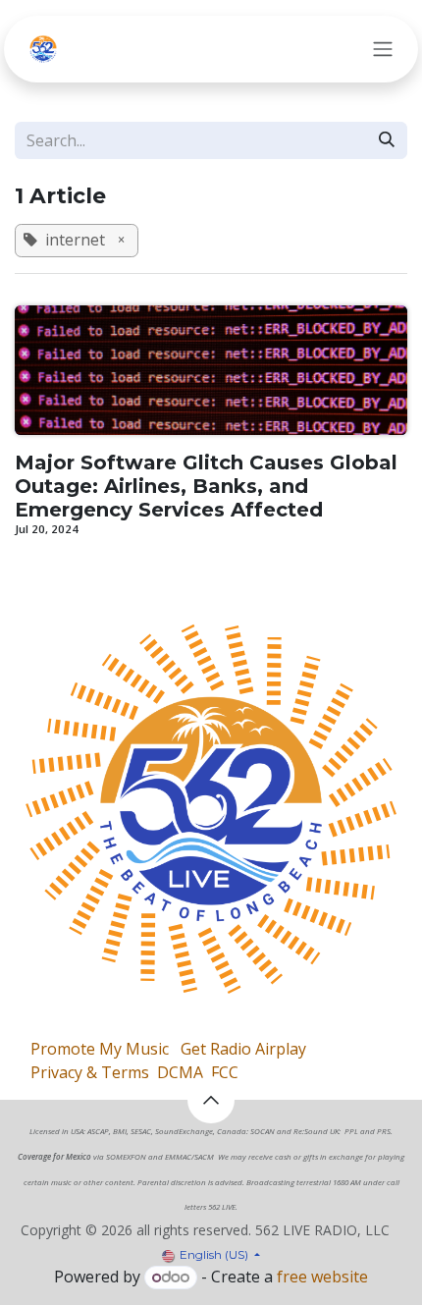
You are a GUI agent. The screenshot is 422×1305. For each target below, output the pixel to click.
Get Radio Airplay (243, 1049)
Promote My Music (99, 1049)
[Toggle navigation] (382, 49)
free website (322, 1276)
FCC (224, 1072)
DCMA (180, 1072)
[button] (211, 1099)
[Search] (386, 140)
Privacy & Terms (89, 1072)
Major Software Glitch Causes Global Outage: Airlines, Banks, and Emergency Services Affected (206, 486)
